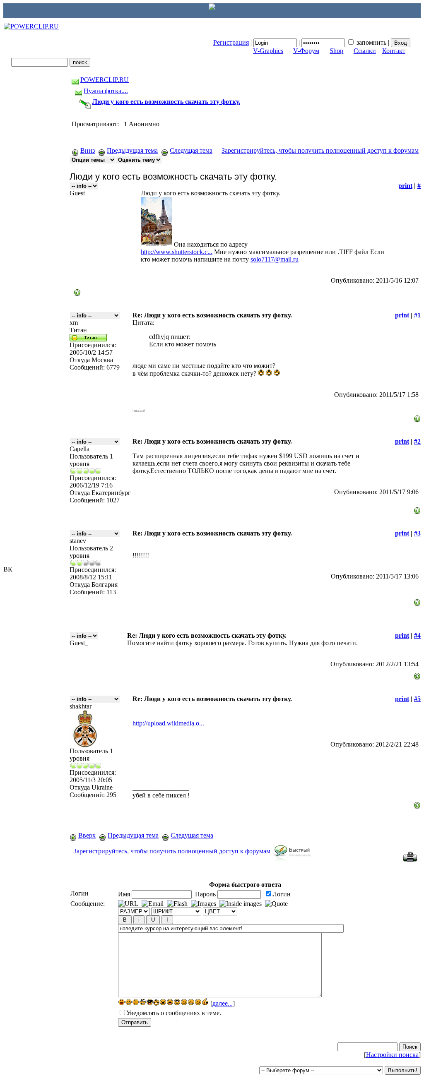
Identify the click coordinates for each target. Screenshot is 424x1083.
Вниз (87, 150)
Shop (336, 50)
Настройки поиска (392, 1054)
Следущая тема (191, 150)
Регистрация (231, 42)
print (405, 185)
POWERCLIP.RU (104, 79)
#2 (417, 441)
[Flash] (177, 904)
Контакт (393, 50)
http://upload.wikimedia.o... (168, 723)
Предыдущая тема (132, 150)
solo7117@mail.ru (275, 259)
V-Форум (306, 50)
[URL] (128, 904)
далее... (222, 1003)
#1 (417, 315)
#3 (417, 533)
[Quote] (276, 904)
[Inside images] (240, 904)
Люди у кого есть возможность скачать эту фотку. (166, 101)
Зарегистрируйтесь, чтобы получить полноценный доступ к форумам (320, 150)
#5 (417, 698)
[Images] (203, 904)
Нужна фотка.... (106, 90)
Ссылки (365, 50)
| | (302, 42)
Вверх (87, 835)
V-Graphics (268, 50)
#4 (417, 635)
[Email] (153, 904)
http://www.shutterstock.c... (176, 251)
